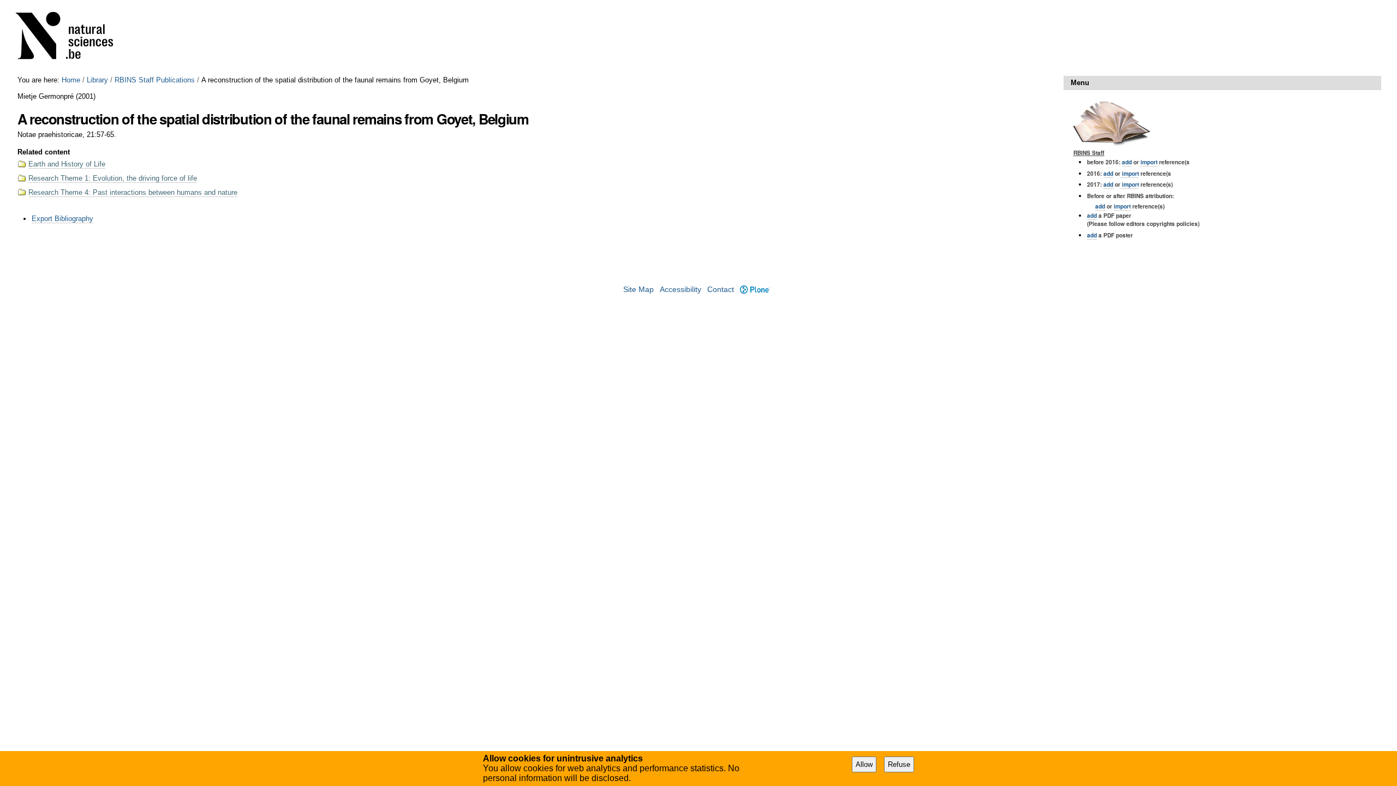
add (1127, 162)
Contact (720, 289)
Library (97, 80)
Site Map (638, 289)
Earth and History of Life (66, 164)
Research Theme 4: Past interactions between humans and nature (132, 192)
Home (71, 80)
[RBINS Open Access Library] (71, 38)
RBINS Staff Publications (155, 80)
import (1148, 162)
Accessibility (680, 289)
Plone (755, 289)
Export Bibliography (62, 219)
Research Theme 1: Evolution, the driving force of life (112, 178)
